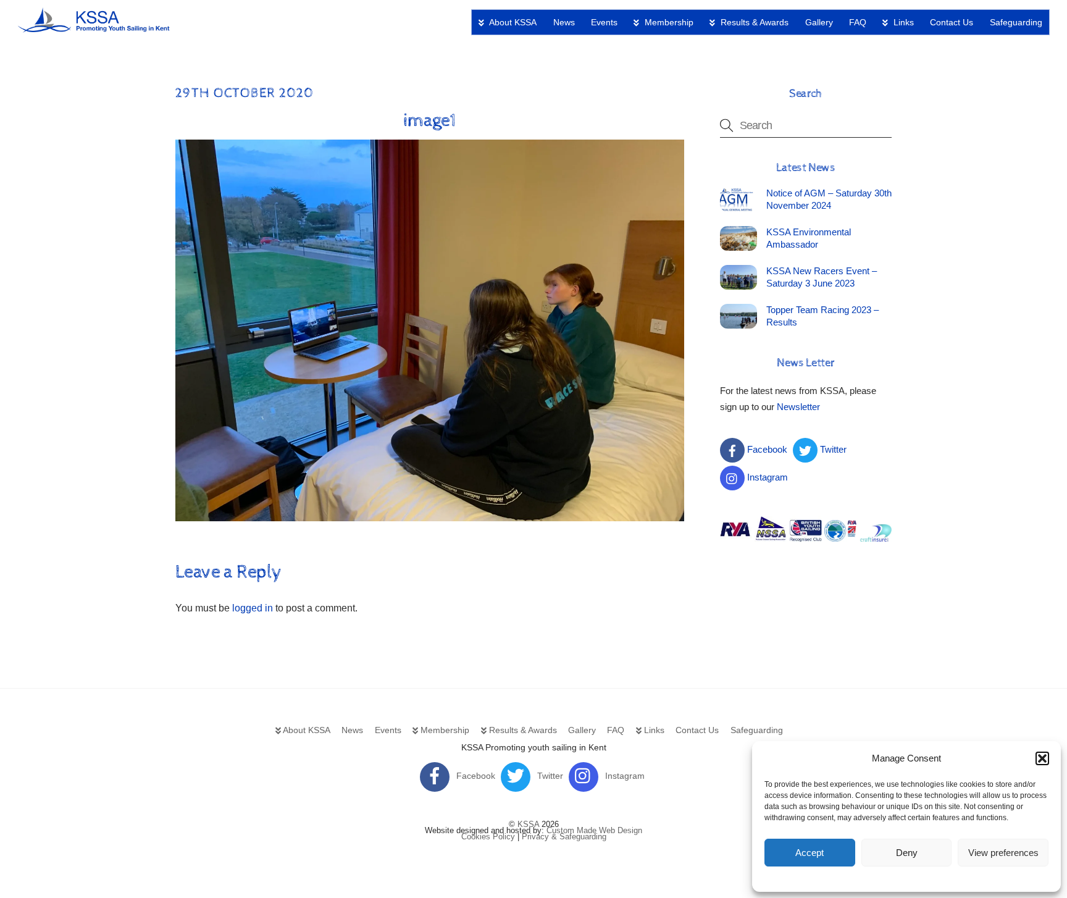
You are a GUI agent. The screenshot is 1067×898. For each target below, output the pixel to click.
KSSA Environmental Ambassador (808, 238)
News (564, 22)
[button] (1042, 758)
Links (902, 22)
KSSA (528, 824)
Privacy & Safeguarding (564, 836)
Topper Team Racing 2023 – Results (822, 315)
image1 (429, 121)
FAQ (857, 22)
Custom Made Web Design (594, 830)
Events (604, 22)
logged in (252, 608)
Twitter (832, 449)
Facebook (766, 449)
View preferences (1003, 852)
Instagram (766, 477)
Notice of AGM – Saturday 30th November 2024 (829, 199)
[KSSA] (94, 28)
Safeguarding (1016, 22)
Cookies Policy (488, 836)
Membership (667, 22)
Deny (907, 852)
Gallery (819, 22)
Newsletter (798, 406)
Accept (809, 852)
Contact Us (951, 22)
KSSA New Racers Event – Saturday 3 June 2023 (821, 277)
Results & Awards (753, 22)
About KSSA (512, 22)
